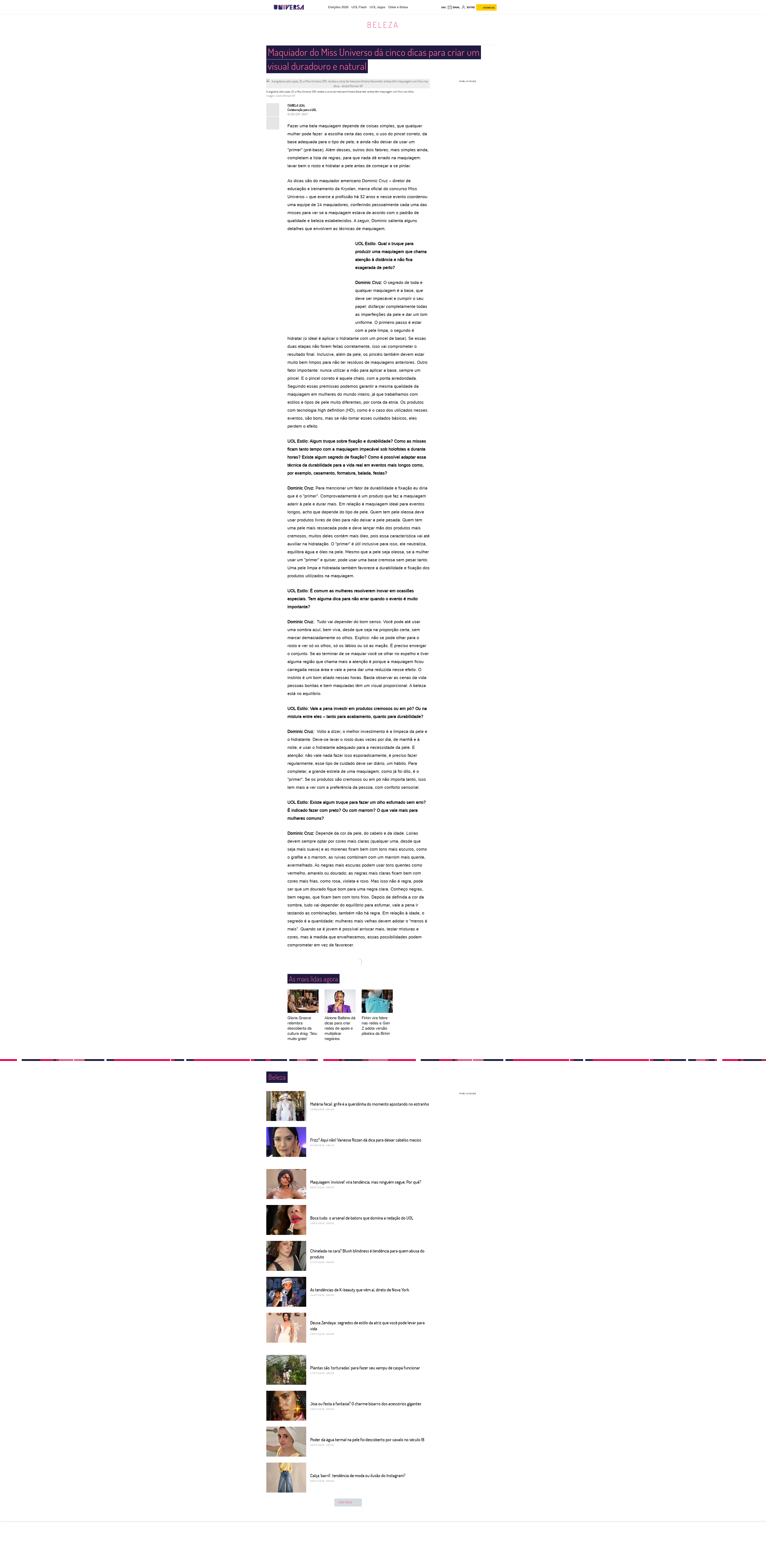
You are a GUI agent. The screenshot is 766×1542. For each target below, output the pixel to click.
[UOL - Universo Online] (307, 7)
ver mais (345, 1502)
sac (443, 7)
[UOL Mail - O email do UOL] (453, 7)
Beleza (383, 24)
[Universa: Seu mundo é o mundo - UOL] (289, 7)
